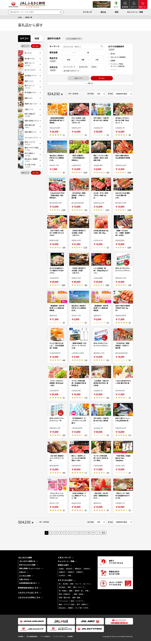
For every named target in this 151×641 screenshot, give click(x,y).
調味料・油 (79, 591)
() (64, 135)
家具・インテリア (77, 601)
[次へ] (97, 533)
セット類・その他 (81, 608)
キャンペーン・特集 (135, 12)
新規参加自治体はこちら (28, 588)
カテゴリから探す (65, 580)
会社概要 (69, 636)
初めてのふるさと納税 (27, 565)
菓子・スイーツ (78, 587)
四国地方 (79, 572)
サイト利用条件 (45, 636)
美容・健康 (76, 598)
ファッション (63, 601)
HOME (20, 17)
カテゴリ (24, 38)
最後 (103, 533)
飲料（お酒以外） (65, 594)
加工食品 (62, 587)
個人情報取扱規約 (32, 636)
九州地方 (62, 575)
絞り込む (36, 46)
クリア (53, 61)
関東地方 (78, 569)
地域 (116, 12)
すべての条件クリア (73, 39)
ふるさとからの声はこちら (29, 598)
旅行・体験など (82, 604)
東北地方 (69, 569)
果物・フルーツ (75, 584)
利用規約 (20, 636)
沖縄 (69, 575)
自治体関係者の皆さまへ (28, 583)
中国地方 (71, 572)
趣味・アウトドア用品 (66, 604)
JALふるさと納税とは (27, 561)
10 (88, 533)
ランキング (87, 12)
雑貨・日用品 (78, 594)
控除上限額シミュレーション (29, 568)
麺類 (70, 591)
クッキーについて (58, 636)
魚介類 (65, 584)
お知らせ (22, 572)
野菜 (69, 587)
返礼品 (103, 12)
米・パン (87, 584)
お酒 (86, 591)
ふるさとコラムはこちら (28, 593)
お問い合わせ (24, 579)
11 (93, 533)
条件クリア (25, 46)
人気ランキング (64, 558)
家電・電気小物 (64, 598)
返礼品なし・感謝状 (66, 608)
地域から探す (63, 565)
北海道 (61, 569)
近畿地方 (62, 572)
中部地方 (87, 569)
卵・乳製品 (63, 591)
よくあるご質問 (25, 576)
